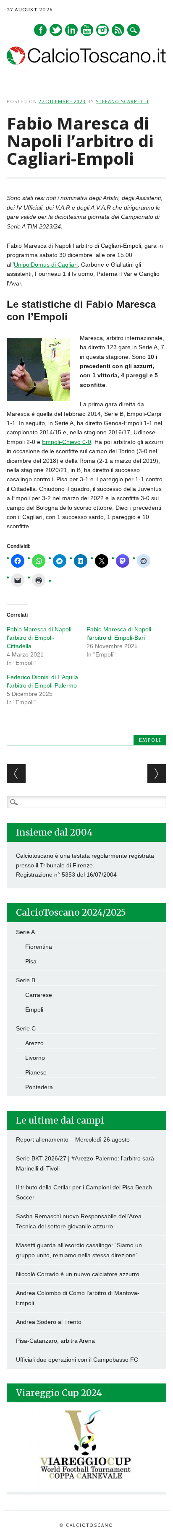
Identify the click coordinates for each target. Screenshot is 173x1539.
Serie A (25, 932)
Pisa (31, 961)
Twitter (56, 30)
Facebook (40, 30)
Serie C (26, 1028)
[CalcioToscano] (86, 62)
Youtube (87, 30)
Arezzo (34, 1043)
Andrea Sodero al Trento (48, 1321)
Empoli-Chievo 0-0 (66, 442)
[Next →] (156, 773)
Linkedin (71, 30)
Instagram (102, 30)
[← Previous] (16, 773)
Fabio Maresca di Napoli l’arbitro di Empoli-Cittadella (39, 637)
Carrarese (38, 994)
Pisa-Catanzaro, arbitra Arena (55, 1340)
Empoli (150, 740)
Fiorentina (38, 946)
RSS (118, 30)
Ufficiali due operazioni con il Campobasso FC (77, 1359)
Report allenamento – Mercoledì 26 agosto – (75, 1139)
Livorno (35, 1057)
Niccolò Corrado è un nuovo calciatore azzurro (77, 1274)
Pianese (36, 1072)
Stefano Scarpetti (122, 101)
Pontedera (39, 1087)
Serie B (25, 980)
